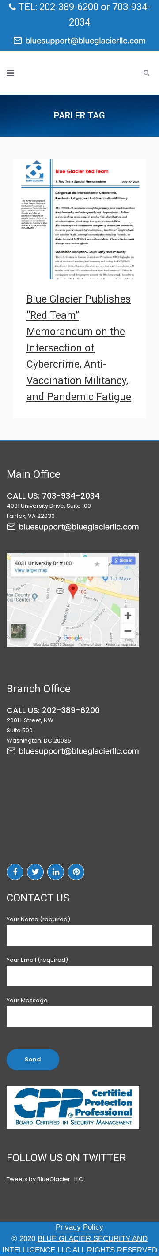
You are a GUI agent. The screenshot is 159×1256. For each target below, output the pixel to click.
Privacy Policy (79, 1227)
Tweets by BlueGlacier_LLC (45, 1179)
